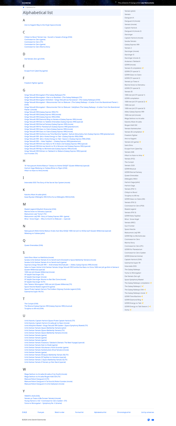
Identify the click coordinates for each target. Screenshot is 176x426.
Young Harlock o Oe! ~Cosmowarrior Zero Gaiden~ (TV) (45, 401)
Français (41, 412)
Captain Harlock (131, 28)
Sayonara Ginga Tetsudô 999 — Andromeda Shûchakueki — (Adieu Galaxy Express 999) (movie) (60, 265)
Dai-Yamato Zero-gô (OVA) (34, 59)
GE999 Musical (130, 169)
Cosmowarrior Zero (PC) (134, 246)
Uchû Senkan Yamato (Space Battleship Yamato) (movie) (45, 333)
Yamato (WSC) (130, 222)
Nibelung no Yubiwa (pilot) (34, 233)
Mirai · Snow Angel (132, 219)
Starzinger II (129, 55)
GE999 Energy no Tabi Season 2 (137, 306)
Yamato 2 (128, 48)
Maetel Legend (130, 209)
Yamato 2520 (130, 165)
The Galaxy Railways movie (135, 293)
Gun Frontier (130, 226)
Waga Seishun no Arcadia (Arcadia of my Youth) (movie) (45, 374)
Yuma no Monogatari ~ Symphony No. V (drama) (43, 403)
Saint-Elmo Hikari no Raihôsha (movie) (39, 257)
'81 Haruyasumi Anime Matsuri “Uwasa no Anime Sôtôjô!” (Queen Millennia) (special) (56, 166)
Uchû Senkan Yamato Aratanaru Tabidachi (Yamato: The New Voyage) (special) (54, 342)
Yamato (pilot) (130, 11)
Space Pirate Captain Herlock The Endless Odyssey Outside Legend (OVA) (52, 289)
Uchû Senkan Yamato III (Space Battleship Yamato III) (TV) (46, 355)
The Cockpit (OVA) (31, 303)
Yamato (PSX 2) (130, 202)
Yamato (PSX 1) (130, 189)
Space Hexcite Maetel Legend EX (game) (39, 287)
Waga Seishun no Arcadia (134, 118)
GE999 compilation (132, 98)
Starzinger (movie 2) (132, 58)
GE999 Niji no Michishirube (135, 236)
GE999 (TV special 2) (132, 78)
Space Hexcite (130, 229)
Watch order (59, 412)
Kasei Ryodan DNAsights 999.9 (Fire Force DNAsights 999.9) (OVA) (49, 197)
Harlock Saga (130, 185)
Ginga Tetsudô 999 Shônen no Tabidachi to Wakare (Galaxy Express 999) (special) (55, 151)
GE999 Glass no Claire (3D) (135, 199)
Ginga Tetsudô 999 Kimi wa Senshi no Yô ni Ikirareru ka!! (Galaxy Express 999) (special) (57, 146)
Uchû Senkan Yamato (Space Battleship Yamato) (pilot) (45, 328)
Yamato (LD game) (132, 142)
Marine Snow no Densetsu (135, 85)
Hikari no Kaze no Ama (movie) (36, 170)
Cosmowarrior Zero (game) (34, 39)
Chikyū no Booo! (131, 192)
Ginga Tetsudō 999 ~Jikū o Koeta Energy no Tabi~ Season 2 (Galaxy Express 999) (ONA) (57, 139)
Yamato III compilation (133, 132)
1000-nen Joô (130, 105)
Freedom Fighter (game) (33, 83)
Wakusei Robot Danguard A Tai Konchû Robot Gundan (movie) (48, 381)
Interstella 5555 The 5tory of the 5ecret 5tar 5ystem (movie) (47, 182)
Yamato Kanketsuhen (133, 128)
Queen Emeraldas (131, 175)
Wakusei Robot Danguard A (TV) (36, 379)
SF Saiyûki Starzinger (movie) (35, 277)
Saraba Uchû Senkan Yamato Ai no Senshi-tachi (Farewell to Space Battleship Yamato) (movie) (60, 260)
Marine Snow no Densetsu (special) (38, 211)
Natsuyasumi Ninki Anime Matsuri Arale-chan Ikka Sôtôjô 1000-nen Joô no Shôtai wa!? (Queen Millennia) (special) (67, 231)
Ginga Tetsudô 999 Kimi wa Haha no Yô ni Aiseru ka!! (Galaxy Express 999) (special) (55, 144)
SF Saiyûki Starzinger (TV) (34, 274)
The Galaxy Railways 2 (133, 286)
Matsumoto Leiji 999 (132, 232)
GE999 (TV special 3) (132, 88)
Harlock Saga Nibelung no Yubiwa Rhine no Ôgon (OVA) (45, 168)
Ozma (127, 310)
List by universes (147, 412)
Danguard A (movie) (132, 21)
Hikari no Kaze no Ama (133, 155)
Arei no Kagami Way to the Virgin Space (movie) (42, 25)
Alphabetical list (100, 412)
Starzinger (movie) (132, 51)
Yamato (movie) (131, 24)
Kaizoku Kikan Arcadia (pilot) (35, 194)
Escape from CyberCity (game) (36, 71)
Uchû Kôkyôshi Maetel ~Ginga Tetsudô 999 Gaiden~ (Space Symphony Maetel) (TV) (56, 325)
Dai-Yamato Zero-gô (132, 276)
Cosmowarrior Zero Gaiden (135, 253)
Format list (79, 412)
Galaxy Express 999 (132, 44)
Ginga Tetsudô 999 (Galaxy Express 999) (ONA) (42, 117)
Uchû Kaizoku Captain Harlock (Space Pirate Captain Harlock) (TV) (49, 320)
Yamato (127, 14)
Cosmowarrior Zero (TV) (33, 42)
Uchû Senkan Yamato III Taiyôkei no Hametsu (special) (45, 357)
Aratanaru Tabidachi (132, 61)
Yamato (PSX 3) (130, 212)
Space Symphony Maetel (134, 279)
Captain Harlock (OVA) (133, 259)
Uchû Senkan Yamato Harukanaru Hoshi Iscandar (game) (46, 347)
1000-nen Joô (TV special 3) (135, 108)
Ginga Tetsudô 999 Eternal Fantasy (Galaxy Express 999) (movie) (48, 124)
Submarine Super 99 (132, 263)
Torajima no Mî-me (132, 196)
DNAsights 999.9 (131, 179)
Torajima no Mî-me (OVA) (34, 308)
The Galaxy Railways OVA (134, 290)
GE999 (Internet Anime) (134, 256)
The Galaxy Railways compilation (137, 283)
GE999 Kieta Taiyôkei (132, 216)
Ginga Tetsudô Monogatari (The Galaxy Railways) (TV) (44, 95)
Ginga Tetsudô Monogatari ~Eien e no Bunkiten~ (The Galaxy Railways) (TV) (53, 97)
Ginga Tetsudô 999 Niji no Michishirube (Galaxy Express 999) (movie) (50, 149)
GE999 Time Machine (133, 296)
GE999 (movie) (130, 65)
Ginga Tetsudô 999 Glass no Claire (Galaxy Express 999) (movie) (48, 129)
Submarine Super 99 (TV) (33, 291)
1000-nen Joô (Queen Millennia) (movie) (39, 272)
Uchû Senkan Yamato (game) (35, 335)
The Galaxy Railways (132, 269)
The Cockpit (129, 162)
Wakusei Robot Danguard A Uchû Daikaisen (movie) (44, 384)
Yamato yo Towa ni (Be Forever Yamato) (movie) (42, 398)
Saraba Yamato (130, 41)
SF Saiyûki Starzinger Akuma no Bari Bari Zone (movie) (45, 279)
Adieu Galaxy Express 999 (134, 112)
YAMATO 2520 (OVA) (32, 396)
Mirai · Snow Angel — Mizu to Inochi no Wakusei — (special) (47, 219)
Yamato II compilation (133, 68)
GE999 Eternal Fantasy (133, 172)
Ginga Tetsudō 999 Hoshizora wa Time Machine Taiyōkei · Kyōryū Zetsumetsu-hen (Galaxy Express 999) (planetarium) (69, 134)
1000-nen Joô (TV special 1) (135, 95)
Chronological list (124, 412)
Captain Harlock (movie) (134, 38)
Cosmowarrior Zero (132, 239)
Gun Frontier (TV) (31, 153)
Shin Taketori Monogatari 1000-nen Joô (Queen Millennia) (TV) (48, 284)
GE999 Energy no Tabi (133, 303)
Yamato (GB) (129, 152)
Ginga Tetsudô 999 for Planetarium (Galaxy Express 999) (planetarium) (51, 127)
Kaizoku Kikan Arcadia (133, 122)
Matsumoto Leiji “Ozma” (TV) (35, 214)
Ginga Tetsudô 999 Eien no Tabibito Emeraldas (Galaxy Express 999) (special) (53, 122)
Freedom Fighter (131, 135)
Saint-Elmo (129, 145)
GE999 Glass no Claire (133, 75)
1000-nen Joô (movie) (133, 115)
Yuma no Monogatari (133, 273)
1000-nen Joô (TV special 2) (135, 102)
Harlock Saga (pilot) (132, 182)
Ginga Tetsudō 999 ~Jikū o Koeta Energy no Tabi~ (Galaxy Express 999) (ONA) (53, 136)
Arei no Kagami (130, 138)
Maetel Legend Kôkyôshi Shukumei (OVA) (40, 209)
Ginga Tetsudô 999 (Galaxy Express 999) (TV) (41, 112)
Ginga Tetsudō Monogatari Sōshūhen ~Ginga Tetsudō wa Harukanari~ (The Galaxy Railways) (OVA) (62, 100)
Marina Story (130, 243)
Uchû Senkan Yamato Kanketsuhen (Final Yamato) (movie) (46, 350)
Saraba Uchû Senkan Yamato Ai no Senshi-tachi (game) (45, 262)
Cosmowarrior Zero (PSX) (134, 206)
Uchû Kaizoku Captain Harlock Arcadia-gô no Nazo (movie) (46, 323)
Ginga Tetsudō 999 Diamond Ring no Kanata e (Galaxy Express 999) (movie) (53, 119)
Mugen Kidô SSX (131, 125)
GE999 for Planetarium (133, 249)
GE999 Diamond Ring (133, 300)
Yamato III (128, 91)
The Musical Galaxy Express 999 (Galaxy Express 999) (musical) (48, 306)
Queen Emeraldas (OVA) (33, 245)
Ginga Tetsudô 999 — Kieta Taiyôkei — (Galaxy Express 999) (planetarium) (52, 141)
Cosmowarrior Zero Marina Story (37, 47)
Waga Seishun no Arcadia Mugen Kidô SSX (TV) (42, 376)
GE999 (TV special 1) (132, 71)
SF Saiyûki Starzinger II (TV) (34, 282)
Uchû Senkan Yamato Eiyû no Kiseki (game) (41, 345)
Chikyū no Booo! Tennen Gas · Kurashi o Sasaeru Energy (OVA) (48, 37)
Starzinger (129, 34)
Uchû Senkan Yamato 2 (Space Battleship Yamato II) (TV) (45, 360)
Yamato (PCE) (130, 159)
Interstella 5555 (131, 266)
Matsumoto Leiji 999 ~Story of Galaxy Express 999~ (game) (46, 216)
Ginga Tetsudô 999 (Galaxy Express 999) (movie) (42, 114)
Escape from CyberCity (133, 149)
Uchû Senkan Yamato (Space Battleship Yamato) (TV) (44, 330)
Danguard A (129, 18)
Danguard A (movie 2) (133, 31)
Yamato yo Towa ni (132, 81)
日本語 (24, 412)
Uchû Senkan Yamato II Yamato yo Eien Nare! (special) (45, 362)
